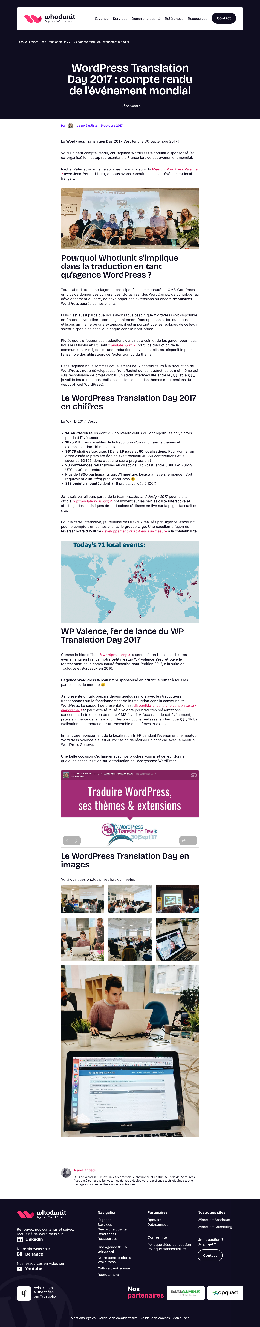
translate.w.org (121, 345)
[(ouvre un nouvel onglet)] (24, 1293)
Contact (224, 18)
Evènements (130, 106)
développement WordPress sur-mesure (134, 531)
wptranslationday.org (92, 501)
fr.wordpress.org (115, 655)
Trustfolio (48, 1296)
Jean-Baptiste (85, 1170)
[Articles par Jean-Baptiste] (70, 125)
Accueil (23, 42)
